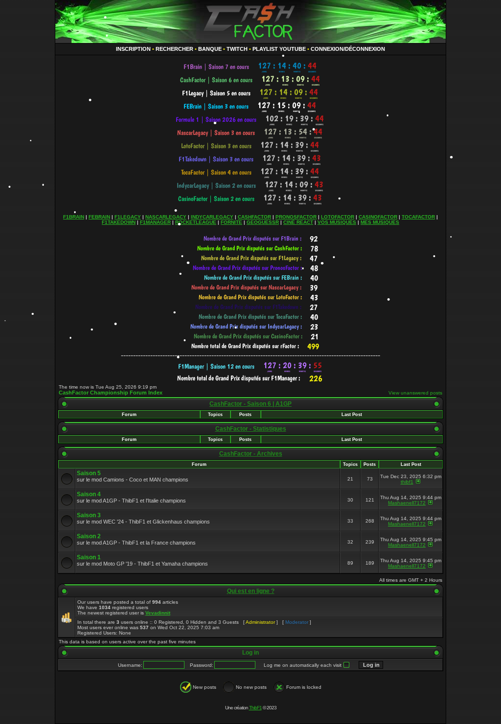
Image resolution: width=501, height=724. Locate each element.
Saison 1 (89, 557)
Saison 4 (89, 494)
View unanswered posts (415, 392)
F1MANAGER (155, 222)
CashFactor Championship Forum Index (110, 392)
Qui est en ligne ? (250, 591)
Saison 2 (89, 536)
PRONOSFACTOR (296, 216)
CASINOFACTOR (378, 216)
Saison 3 (89, 515)
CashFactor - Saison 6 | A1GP (250, 403)
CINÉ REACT (298, 222)
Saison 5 (89, 473)
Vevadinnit (157, 612)
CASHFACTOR (254, 216)
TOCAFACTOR (418, 216)
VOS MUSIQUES (337, 222)
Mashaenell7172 (407, 502)
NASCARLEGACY (165, 216)
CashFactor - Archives (250, 453)
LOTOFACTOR (337, 216)
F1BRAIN (73, 216)
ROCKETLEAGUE (195, 222)
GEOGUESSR (263, 222)
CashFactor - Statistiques (250, 428)
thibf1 (407, 481)
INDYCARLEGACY (212, 216)
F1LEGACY (127, 216)
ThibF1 (255, 707)
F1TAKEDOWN (119, 222)
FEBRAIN (99, 216)
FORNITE (231, 222)
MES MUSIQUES (380, 222)
